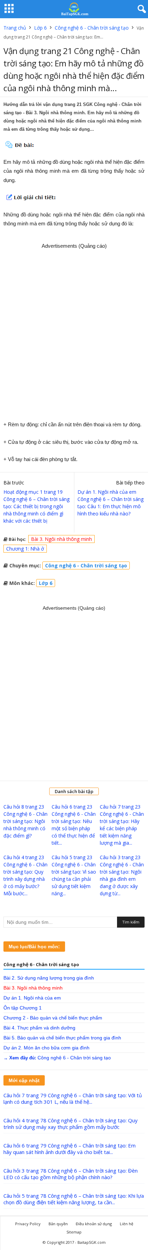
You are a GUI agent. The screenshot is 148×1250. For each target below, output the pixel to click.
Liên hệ (126, 1223)
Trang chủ (14, 27)
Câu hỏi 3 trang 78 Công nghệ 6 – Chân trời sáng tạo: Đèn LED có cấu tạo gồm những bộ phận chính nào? (70, 1173)
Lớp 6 (40, 27)
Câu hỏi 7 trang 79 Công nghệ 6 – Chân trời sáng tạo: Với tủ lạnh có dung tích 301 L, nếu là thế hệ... (72, 1098)
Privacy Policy (28, 1223)
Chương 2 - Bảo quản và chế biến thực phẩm (52, 1018)
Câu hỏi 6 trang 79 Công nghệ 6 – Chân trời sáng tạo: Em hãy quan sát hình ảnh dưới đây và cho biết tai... (69, 1148)
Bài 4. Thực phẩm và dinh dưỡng (39, 1027)
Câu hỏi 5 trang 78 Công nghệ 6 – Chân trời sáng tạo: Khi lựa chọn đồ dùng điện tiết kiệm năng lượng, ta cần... (73, 1199)
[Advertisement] (74, 332)
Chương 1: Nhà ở (25, 548)
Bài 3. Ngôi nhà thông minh (61, 539)
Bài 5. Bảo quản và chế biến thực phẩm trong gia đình (62, 1037)
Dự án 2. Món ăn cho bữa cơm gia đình (46, 1047)
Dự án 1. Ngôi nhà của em (32, 998)
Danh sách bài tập (74, 791)
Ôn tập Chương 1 (22, 1008)
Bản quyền (58, 1223)
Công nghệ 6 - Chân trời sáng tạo (92, 27)
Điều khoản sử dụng (94, 1223)
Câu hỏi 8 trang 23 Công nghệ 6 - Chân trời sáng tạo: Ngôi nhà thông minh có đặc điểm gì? (25, 821)
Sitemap (74, 1232)
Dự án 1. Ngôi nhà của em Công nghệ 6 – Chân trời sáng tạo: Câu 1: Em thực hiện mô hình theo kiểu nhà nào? (110, 503)
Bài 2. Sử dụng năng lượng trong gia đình (48, 978)
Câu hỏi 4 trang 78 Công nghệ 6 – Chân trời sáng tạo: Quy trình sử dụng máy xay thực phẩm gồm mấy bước (70, 1123)
